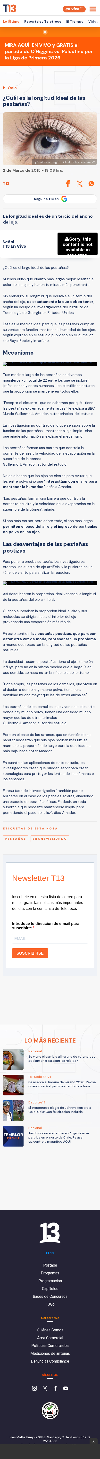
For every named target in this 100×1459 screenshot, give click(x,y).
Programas (50, 1273)
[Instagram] (34, 1389)
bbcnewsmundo (50, 839)
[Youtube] (66, 1389)
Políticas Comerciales (50, 1345)
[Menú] (92, 9)
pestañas (15, 839)
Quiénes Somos (50, 1330)
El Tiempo (74, 21)
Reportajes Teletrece (42, 21)
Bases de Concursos (50, 1296)
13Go (50, 1304)
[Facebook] (55, 1389)
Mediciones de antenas (50, 1353)
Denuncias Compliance (50, 1361)
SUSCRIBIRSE (30, 953)
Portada (50, 1265)
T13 (6, 183)
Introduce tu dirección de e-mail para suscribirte (45, 926)
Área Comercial (50, 1338)
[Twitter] (45, 1389)
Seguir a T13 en (46, 199)
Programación (50, 1281)
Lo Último (11, 21)
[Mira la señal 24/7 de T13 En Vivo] (74, 9)
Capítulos (50, 1288)
